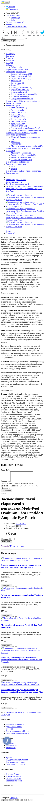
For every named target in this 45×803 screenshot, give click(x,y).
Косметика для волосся (16, 135)
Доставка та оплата (14, 726)
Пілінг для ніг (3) (18, 119)
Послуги (9, 63)
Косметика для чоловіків (16, 173)
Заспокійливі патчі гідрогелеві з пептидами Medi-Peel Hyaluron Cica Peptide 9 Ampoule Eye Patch (24, 188)
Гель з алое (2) (17, 114)
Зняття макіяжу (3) (19, 92)
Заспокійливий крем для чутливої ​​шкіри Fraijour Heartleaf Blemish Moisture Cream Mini (22, 691)
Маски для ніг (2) (18, 121)
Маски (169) (16, 81)
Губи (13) (15, 166)
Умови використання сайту (17, 733)
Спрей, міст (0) (17, 83)
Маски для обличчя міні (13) (23, 153)
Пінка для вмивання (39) (21, 87)
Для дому (10, 56)
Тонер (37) (15, 85)
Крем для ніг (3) (18, 123)
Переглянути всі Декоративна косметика (23, 171)
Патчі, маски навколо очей (17, 184)
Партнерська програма (15, 762)
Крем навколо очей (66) (21, 76)
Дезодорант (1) (17, 110)
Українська (13, 9)
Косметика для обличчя (16, 72)
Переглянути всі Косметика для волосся (23, 148)
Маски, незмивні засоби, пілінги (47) (26, 146)
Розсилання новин (14, 781)
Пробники (10, 151)
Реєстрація (15, 18)
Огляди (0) (10, 233)
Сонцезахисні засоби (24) (22, 99)
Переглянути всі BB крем (17, 69)
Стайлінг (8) (16, 144)
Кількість (5, 539)
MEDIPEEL (21, 524)
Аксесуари (10, 54)
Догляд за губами (13, 103)
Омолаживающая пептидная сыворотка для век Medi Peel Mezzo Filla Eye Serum (21, 566)
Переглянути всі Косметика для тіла (21, 132)
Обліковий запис (13, 774)
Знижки (9, 58)
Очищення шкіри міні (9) (21, 160)
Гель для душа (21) (19, 126)
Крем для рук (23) (18, 112)
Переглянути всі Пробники (17, 162)
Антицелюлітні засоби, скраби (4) (25, 128)
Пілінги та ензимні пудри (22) (23, 94)
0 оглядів (5, 546)
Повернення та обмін (15, 724)
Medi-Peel (10, 712)
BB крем (9, 65)
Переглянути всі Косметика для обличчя (23, 101)
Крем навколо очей (14, 182)
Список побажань (13, 778)
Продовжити (6, 490)
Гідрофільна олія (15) (20, 90)
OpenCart (14, 797)
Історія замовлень (13, 776)
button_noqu (6, 542)
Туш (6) (14, 169)
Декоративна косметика (16, 164)
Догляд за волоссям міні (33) (23, 157)
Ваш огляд (5, 481)
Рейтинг (4, 486)
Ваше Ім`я (5, 470)
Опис (8, 231)
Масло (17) (15, 141)
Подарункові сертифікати (17, 760)
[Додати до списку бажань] (2, 493)
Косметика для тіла (14, 105)
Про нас (9, 729)
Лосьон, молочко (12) (20, 117)
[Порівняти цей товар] (5, 493)
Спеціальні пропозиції (15, 764)
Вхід (13, 20)
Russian (11, 7)
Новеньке (10, 60)
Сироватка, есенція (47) (21, 78)
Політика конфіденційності (17, 731)
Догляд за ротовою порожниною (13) (27, 130)
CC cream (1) (16, 67)
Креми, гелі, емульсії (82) (21, 74)
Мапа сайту (11, 748)
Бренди (9, 757)
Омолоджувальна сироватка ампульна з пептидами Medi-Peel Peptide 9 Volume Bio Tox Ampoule (21, 659)
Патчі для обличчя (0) (20, 96)
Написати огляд (17, 546)
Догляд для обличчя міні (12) (23, 155)
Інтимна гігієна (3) (19, 108)
